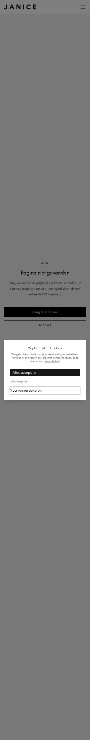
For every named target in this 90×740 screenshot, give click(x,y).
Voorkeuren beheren (26, 390)
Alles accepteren (25, 372)
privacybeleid (52, 361)
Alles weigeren (18, 381)
